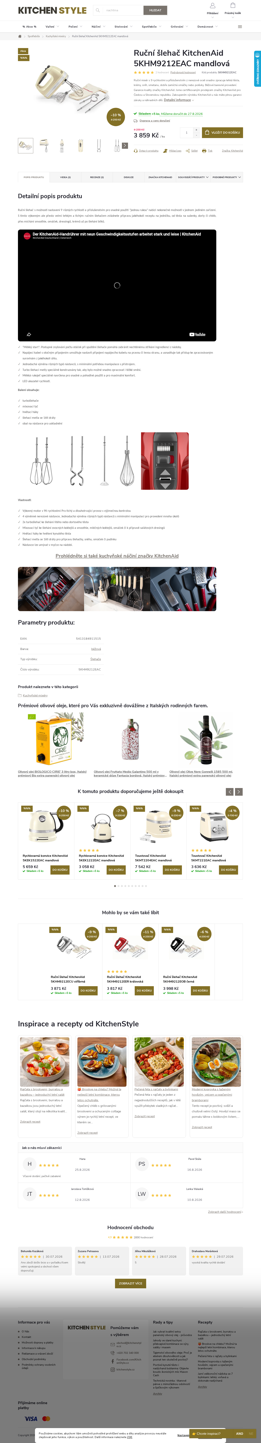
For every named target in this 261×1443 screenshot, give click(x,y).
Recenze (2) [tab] (97, 177)
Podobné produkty (225, 177)
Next (239, 792)
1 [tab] (115, 886)
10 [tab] (146, 886)
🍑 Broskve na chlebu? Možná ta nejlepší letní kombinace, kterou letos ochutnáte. (99, 1095)
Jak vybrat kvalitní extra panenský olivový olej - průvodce (172, 1333)
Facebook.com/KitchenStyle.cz (129, 1361)
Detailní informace (177, 100)
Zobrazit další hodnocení (224, 1212)
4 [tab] (125, 886)
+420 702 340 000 (128, 1353)
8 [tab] (139, 886)
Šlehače (95, 659)
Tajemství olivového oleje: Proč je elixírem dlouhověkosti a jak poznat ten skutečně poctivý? (172, 1356)
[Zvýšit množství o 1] (196, 130)
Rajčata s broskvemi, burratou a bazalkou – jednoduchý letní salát (217, 1335)
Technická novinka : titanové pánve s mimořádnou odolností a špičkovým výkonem (171, 1384)
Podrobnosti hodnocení (183, 72)
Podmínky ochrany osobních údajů (39, 1366)
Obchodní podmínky (34, 1359)
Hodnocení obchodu (130, 1227)
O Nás (25, 1331)
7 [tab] (136, 886)
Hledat (155, 10)
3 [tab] (122, 886)
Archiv (157, 1393)
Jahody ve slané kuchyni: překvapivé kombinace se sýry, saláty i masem (171, 1344)
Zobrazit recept (30, 1122)
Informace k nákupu (33, 1348)
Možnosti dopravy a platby (37, 1342)
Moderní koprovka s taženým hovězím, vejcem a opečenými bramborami (212, 1095)
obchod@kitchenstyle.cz (129, 1344)
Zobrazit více (130, 1283)
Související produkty (191, 177)
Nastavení (184, 1435)
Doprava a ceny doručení (155, 121)
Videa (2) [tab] (65, 177)
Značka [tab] (160, 177)
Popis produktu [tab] (34, 177)
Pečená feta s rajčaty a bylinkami (156, 1089)
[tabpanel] (46, 841)
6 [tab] (132, 886)
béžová (96, 649)
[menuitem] (29, 27)
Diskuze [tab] (129, 177)
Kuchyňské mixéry (35, 695)
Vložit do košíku (226, 133)
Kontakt (26, 1337)
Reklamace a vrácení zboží (37, 1354)
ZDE (129, 1437)
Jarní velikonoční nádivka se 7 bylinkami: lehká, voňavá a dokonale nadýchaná (215, 1377)
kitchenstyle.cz (126, 1369)
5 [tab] (129, 886)
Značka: (232, 151)
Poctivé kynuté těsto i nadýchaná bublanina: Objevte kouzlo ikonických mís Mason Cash (171, 1370)
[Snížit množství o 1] (196, 135)
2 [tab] (118, 886)
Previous (229, 792)
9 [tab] (142, 886)
